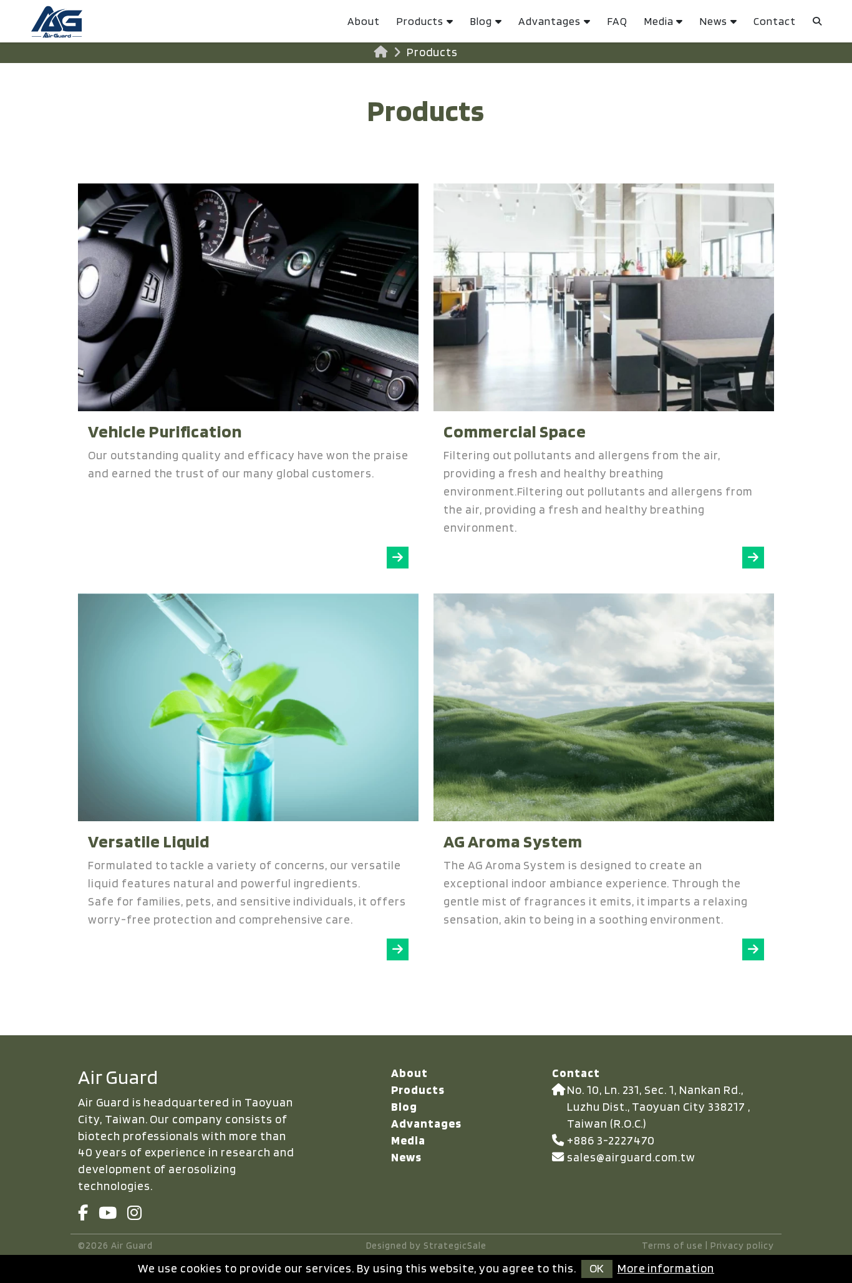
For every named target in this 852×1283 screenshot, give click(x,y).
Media (659, 20)
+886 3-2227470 (611, 1140)
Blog (481, 20)
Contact (774, 20)
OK (596, 1268)
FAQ (617, 20)
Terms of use (672, 1245)
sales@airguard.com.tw (631, 1157)
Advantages (549, 20)
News (713, 20)
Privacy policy (742, 1245)
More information (665, 1268)
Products (420, 20)
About (363, 20)
